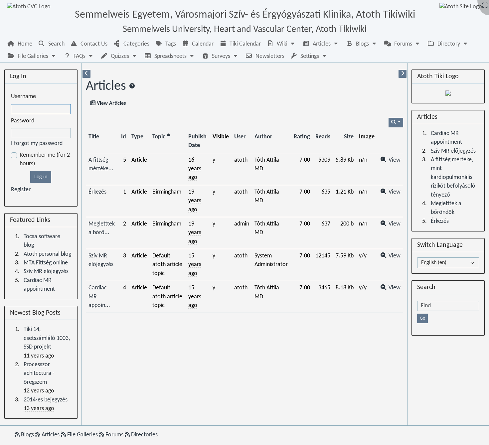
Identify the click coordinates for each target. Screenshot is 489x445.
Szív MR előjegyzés (46, 271)
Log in (40, 177)
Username (23, 96)
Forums (114, 435)
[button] (281, 44)
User (239, 137)
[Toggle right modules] (403, 74)
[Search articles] (396, 122)
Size (349, 137)
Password (22, 121)
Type (137, 137)
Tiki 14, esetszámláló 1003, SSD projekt (47, 338)
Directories (144, 435)
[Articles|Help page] (132, 86)
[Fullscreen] (484, 6)
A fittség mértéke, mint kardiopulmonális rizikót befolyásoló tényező (453, 177)
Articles (106, 86)
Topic (159, 137)
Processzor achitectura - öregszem (39, 373)
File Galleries (82, 435)
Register (21, 190)
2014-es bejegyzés (46, 400)
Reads (322, 137)
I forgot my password (37, 143)
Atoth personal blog (47, 254)
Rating (302, 137)
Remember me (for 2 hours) (45, 159)
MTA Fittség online (46, 263)
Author (263, 137)
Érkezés (97, 192)
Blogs (27, 435)
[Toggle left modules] (86, 74)
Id (123, 137)
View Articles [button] (110, 103)
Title (93, 137)
